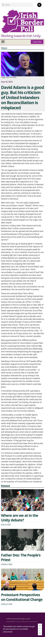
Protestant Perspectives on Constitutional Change (21, 597)
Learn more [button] (8, 632)
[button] (3, 41)
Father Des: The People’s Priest (20, 557)
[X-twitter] (39, 5)
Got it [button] (40, 629)
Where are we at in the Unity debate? (19, 517)
